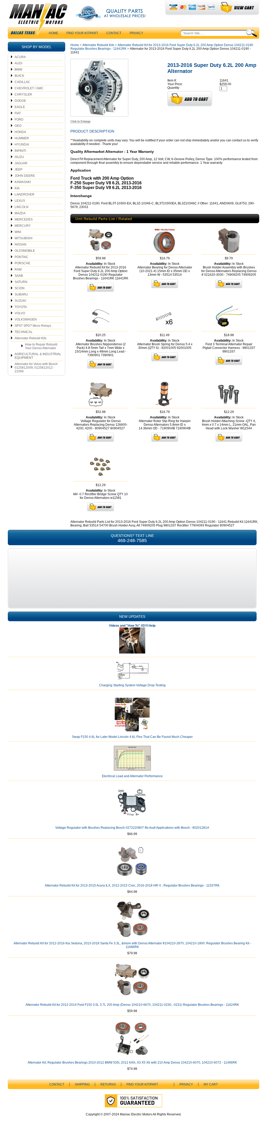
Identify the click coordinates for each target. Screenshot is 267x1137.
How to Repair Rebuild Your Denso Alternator (41, 346)
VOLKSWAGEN (26, 319)
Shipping (82, 1084)
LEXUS (20, 201)
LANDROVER (24, 194)
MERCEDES (24, 219)
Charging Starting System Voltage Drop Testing (132, 685)
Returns (108, 1084)
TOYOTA (21, 307)
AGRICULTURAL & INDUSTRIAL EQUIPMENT (38, 356)
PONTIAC (21, 257)
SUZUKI (20, 301)
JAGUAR (21, 163)
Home (74, 45)
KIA (17, 188)
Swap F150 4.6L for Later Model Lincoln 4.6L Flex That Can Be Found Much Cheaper (132, 737)
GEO (18, 126)
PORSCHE (22, 263)
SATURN (21, 282)
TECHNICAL (24, 332)
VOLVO (20, 313)
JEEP (18, 169)
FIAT (18, 113)
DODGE (20, 101)
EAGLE (20, 107)
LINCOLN (21, 207)
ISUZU (19, 157)
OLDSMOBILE (25, 251)
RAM (18, 269)
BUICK (19, 76)
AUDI (18, 63)
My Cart (211, 1084)
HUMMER (22, 138)
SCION (20, 288)
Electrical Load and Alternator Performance (132, 776)
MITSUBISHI (23, 238)
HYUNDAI (22, 144)
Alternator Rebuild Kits (30, 338)
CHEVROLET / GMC (29, 88)
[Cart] (237, 7)
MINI (18, 232)
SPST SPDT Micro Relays (33, 326)
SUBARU (21, 294)
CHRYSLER (23, 94)
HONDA (20, 132)
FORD (19, 119)
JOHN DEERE (25, 176)
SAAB (19, 276)
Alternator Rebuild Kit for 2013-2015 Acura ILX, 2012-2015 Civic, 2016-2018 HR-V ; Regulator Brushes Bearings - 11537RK (132, 885)
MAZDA (20, 213)
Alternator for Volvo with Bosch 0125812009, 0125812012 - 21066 (36, 367)
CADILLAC (22, 82)
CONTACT (113, 33)
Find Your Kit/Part (82, 33)
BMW (18, 69)
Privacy (136, 33)
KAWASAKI (23, 182)
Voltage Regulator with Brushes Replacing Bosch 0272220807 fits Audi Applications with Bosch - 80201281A (132, 828)
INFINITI (20, 151)
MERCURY (23, 226)
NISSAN (20, 244)
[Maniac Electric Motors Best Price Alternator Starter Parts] (38, 20)
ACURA (20, 57)
